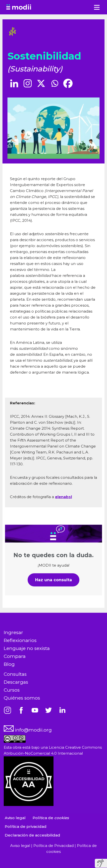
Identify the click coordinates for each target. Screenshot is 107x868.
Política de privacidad (26, 826)
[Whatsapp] (54, 83)
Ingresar (13, 632)
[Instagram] (27, 83)
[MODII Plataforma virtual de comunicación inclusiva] (19, 7)
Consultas (15, 674)
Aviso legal (15, 817)
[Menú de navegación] (96, 7)
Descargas (16, 682)
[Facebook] (68, 83)
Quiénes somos (22, 698)
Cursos (12, 690)
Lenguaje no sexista (27, 648)
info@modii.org (33, 730)
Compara (15, 656)
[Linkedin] (14, 83)
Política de (51, 817)
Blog (9, 664)
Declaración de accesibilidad (32, 835)
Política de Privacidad (54, 845)
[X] (41, 83)
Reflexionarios (20, 640)
